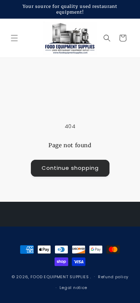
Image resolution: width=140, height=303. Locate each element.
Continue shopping (70, 168)
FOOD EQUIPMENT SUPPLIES (60, 276)
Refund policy (113, 277)
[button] (14, 38)
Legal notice (73, 287)
